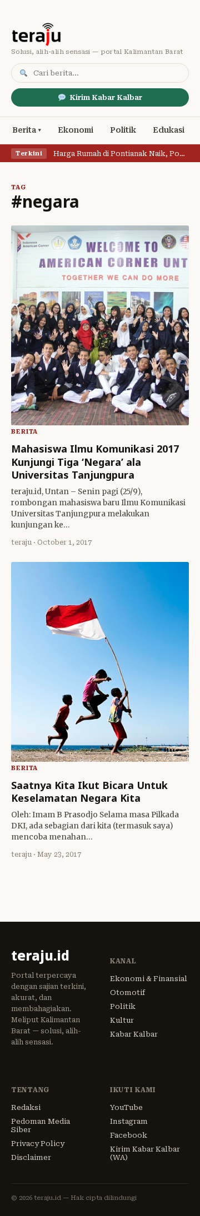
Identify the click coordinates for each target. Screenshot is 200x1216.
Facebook (128, 1135)
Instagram (129, 1121)
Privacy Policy (37, 1143)
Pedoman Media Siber (40, 1125)
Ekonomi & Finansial (148, 978)
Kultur (122, 1020)
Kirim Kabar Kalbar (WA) (145, 1153)
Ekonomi (75, 129)
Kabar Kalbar (134, 1034)
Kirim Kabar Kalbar (105, 97)
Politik (123, 129)
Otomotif (127, 992)
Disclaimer (31, 1157)
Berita (24, 129)
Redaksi (26, 1107)
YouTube (126, 1107)
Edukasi (168, 129)
